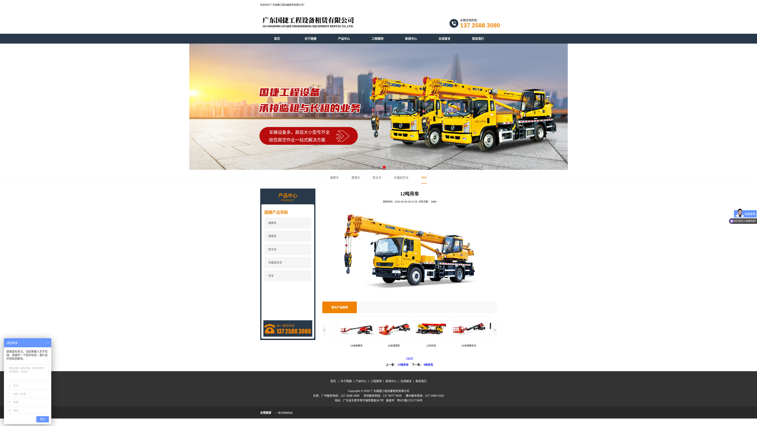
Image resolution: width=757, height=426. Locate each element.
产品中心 (361, 381)
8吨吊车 (428, 364)
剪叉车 (377, 177)
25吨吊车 (403, 364)
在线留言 (406, 381)
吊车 (424, 177)
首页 (333, 381)
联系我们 (421, 381)
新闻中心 (391, 381)
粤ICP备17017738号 (409, 400)
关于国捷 (346, 381)
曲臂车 (334, 177)
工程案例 (376, 381)
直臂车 (355, 177)
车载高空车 (401, 177)
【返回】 (409, 358)
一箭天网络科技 (284, 413)
